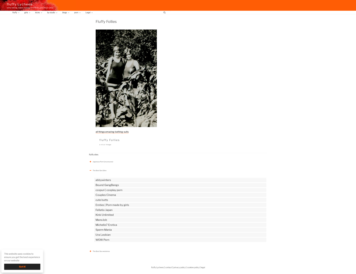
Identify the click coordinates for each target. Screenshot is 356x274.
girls (26, 12)
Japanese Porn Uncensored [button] (103, 162)
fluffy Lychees (19, 4)
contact (168, 267)
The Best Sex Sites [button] (100, 170)
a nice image (105, 145)
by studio (51, 12)
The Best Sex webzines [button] (101, 251)
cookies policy (193, 267)
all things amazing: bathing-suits (112, 132)
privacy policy (179, 267)
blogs (64, 12)
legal (203, 267)
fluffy (14, 12)
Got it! (22, 266)
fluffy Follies (109, 140)
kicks (37, 12)
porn (76, 12)
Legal (88, 12)
